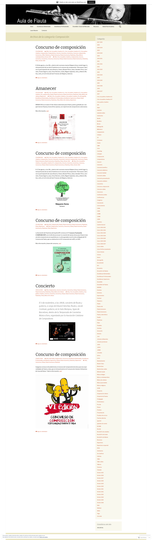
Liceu (98, 358)
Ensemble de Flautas (102, 284)
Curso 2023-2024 (101, 235)
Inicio (31, 26)
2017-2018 (99, 42)
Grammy (99, 328)
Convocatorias (101, 205)
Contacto (44, 30)
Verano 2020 (100, 486)
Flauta (61, 59)
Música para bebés (102, 382)
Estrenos (99, 293)
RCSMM (99, 426)
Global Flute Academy (108, 26)
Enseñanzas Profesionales (61, 26)
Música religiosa (101, 385)
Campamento (100, 132)
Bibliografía (100, 126)
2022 (47, 290)
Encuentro (99, 268)
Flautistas (72, 55)
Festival (99, 298)
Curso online (100, 246)
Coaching (99, 151)
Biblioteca (99, 129)
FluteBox (99, 325)
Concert (58, 53)
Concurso (50, 59)
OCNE (98, 388)
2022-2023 (99, 69)
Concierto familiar (101, 173)
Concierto (63, 53)
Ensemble (99, 282)
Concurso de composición (61, 47)
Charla (98, 143)
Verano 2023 (100, 494)
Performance (100, 402)
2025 (47, 51)
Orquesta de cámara (102, 393)
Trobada (99, 470)
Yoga (98, 513)
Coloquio (99, 154)
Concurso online (101, 189)
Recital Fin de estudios (103, 432)
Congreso (99, 200)
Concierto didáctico (102, 170)
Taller (98, 459)
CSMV (98, 219)
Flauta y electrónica (102, 314)
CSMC (43, 55)
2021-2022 (99, 64)
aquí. (47, 111)
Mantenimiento (101, 361)
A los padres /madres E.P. (47, 163)
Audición (99, 110)
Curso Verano (100, 252)
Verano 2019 (100, 483)
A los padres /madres (71, 96)
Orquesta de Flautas (102, 396)
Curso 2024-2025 (101, 238)
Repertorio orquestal (102, 445)
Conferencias (100, 197)
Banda (98, 118)
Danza (98, 257)
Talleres (99, 464)
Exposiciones (100, 295)
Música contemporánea (103, 377)
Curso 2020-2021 (101, 227)
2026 (98, 88)
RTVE (98, 448)
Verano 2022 (100, 491)
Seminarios (100, 451)
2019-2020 (51, 358)
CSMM (98, 216)
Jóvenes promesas (102, 342)
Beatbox (99, 121)
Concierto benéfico (102, 167)
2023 (98, 72)
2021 (98, 61)
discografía (83, 96)
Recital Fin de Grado (102, 434)
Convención (100, 203)
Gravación (99, 331)
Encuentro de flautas (102, 271)
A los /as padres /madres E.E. (56, 51)
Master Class (100, 363)
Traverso (99, 467)
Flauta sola (100, 306)
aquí (60, 243)
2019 (47, 358)
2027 (98, 94)
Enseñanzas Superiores (70, 98)
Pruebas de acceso (102, 415)
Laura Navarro (34, 30)
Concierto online (101, 175)
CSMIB (98, 214)
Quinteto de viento (102, 423)
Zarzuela (99, 516)
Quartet (99, 421)
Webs (98, 511)
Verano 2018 (100, 481)
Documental (100, 263)
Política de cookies (43, 537)
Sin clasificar (100, 453)
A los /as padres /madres (64, 57)
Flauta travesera (55, 55)
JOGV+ (99, 347)
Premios (99, 410)
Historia (99, 333)
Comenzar (91, 2)
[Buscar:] (120, 26)
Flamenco (47, 55)
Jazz (98, 336)
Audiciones (100, 115)
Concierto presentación (103, 178)
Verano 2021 (100, 489)
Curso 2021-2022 (101, 230)
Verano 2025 (48, 57)
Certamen (99, 140)
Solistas (99, 456)
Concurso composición (79, 53)
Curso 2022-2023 (101, 233)
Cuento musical (101, 224)
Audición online (101, 113)
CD (41, 94)
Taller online (100, 461)
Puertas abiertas (101, 418)
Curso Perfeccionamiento (104, 249)
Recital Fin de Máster (102, 437)
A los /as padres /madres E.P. (72, 51)
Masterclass (100, 366)
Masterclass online (102, 369)
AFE (50, 224)
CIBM (98, 145)
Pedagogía (100, 399)
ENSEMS (99, 287)
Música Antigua (101, 374)
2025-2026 (99, 85)
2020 (98, 56)
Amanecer (46, 88)
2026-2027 (99, 91)
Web (98, 505)
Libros (98, 355)
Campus (99, 135)
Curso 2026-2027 (101, 244)
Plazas (99, 407)
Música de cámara (65, 100)
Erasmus (99, 290)
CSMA (98, 208)
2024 (47, 157)
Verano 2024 (67, 161)
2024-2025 (99, 80)
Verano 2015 (100, 472)
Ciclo (98, 148)
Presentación (100, 412)
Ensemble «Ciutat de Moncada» (81, 26)
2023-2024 (99, 75)
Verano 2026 (100, 502)
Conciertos (70, 53)
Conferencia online (102, 194)
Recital (99, 429)
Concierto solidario (102, 181)
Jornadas (99, 352)
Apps (98, 107)
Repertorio (43, 96)
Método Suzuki (101, 372)
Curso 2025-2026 (101, 241)
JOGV (98, 344)
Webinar (99, 508)
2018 (98, 45)
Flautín (99, 317)
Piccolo (99, 404)
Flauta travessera (65, 55)
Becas (98, 124)
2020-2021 (99, 58)
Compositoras (52, 53)
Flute (77, 55)
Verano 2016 (100, 475)
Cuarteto (99, 222)
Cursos (99, 254)
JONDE (99, 350)
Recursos (96, 26)
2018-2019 (99, 47)
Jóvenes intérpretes (102, 339)
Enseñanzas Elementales (44, 26)
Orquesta (99, 391)
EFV (98, 265)
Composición (44, 53)
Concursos (38, 55)
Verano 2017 (100, 478)
